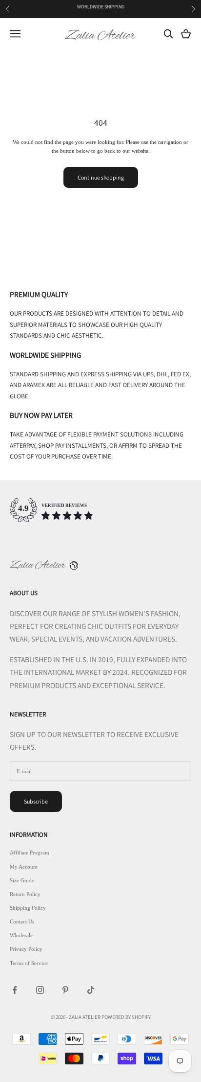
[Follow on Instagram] (40, 990)
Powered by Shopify (126, 1016)
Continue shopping (101, 177)
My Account (24, 867)
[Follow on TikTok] (91, 990)
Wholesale (21, 935)
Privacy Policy (26, 949)
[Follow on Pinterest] (65, 990)
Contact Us (22, 921)
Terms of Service (29, 963)
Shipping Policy (28, 908)
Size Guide (22, 880)
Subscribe (36, 801)
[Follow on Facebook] (15, 990)
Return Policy (25, 894)
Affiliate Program (29, 852)
